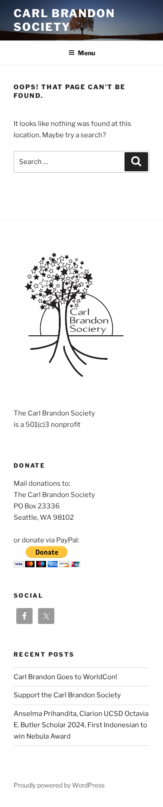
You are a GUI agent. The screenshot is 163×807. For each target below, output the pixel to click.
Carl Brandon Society (64, 20)
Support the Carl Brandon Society (67, 695)
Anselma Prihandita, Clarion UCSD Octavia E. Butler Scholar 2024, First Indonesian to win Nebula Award (81, 725)
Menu (86, 53)
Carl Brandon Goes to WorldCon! (65, 677)
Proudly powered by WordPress (59, 785)
